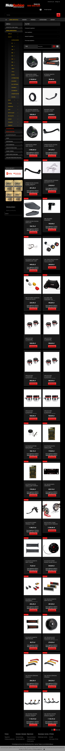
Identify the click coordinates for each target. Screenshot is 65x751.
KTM (9, 109)
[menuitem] (13, 19)
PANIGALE (13, 87)
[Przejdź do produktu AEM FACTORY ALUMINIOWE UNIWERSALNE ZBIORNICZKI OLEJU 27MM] (32, 324)
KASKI (7, 138)
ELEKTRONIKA (9, 141)
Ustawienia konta (31, 739)
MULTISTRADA (13, 84)
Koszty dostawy (19, 737)
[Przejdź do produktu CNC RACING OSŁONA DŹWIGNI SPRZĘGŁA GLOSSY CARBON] (32, 701)
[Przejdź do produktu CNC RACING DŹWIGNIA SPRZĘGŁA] (51, 663)
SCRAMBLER (13, 90)
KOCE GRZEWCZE (10, 144)
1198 (12, 71)
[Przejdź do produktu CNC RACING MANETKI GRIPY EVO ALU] (51, 586)
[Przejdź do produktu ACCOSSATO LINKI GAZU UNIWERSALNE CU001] (32, 247)
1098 (12, 68)
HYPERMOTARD (13, 78)
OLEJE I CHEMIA (10, 151)
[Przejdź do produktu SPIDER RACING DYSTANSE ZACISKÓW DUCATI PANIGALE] (51, 169)
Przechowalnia (30, 741)
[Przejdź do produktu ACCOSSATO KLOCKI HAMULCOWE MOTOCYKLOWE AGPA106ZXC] (51, 433)
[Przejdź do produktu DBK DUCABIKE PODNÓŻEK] (51, 207)
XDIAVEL (13, 97)
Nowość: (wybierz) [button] (29, 36)
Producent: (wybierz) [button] (30, 28)
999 (12, 65)
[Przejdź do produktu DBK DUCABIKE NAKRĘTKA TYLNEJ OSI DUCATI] (32, 285)
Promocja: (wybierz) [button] (29, 40)
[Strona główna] (23, 5)
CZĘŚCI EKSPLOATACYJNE (12, 154)
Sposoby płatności (20, 739)
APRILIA (10, 33)
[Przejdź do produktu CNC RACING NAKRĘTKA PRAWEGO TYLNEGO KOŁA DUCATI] (32, 97)
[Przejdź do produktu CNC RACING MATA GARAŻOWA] (51, 471)
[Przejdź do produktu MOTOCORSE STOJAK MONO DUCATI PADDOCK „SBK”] (51, 510)
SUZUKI (10, 119)
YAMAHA (10, 125)
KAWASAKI (10, 106)
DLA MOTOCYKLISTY (11, 135)
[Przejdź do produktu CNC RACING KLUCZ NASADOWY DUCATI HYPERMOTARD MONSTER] (51, 625)
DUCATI (10, 37)
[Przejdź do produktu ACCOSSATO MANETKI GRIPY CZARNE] (32, 548)
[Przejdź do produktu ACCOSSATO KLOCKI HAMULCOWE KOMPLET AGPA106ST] (32, 471)
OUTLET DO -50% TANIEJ (12, 27)
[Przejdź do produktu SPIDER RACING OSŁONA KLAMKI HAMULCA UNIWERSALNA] (32, 170)
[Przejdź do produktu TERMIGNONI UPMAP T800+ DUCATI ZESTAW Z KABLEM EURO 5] (32, 62)
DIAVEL (13, 75)
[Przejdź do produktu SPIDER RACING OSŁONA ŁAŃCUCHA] (32, 208)
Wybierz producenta (11, 210)
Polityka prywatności (10, 739)
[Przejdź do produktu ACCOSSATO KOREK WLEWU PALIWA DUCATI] (51, 548)
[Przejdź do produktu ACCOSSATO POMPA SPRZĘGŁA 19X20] (32, 510)
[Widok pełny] (57, 46)
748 (12, 46)
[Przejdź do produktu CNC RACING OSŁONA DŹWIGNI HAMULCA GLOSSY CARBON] (51, 701)
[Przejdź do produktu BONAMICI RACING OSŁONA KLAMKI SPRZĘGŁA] (51, 97)
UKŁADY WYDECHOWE (11, 148)
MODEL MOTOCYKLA (11, 30)
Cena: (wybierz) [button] (28, 32)
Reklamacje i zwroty (42, 737)
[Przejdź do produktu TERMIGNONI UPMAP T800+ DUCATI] (32, 132)
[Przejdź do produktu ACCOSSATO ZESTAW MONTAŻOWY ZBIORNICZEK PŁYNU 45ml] (32, 433)
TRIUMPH (10, 122)
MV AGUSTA (11, 116)
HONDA (10, 103)
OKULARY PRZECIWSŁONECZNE (13, 157)
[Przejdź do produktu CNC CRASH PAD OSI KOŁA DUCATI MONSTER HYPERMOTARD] (51, 247)
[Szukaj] (58, 15)
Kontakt (51, 737)
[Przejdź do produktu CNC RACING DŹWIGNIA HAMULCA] (32, 663)
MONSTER (13, 81)
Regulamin (7, 737)
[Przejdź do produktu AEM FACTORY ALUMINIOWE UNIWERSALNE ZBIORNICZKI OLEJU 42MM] (51, 324)
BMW (9, 100)
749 (12, 49)
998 (12, 62)
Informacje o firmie (53, 739)
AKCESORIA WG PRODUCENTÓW (10, 130)
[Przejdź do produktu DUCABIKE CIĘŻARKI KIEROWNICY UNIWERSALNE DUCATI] (32, 586)
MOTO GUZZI (11, 112)
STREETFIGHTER (13, 93)
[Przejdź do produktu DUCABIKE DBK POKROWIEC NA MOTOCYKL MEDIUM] (51, 285)
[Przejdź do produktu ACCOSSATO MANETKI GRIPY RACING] (32, 625)
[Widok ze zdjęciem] (54, 46)
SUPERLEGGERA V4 (13, 41)
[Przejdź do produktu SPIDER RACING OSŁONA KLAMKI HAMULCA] (51, 132)
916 (12, 56)
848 (12, 52)
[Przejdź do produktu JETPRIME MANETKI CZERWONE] (51, 62)
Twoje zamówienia (31, 737)
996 (12, 59)
